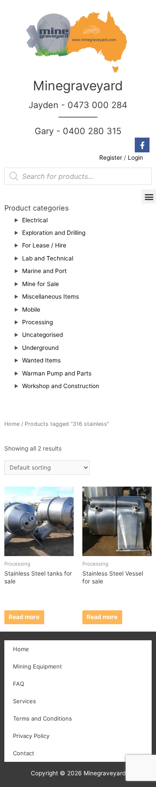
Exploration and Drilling (53, 232)
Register (110, 157)
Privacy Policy (31, 735)
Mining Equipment (37, 666)
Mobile (31, 309)
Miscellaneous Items (50, 296)
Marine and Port (44, 270)
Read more (24, 616)
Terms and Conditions (42, 718)
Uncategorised (42, 334)
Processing (37, 322)
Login (135, 157)
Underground (40, 347)
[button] (149, 196)
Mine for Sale (40, 283)
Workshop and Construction (60, 385)
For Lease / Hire (44, 245)
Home (12, 424)
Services (24, 701)
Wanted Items (41, 360)
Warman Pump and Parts (56, 373)
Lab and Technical (47, 258)
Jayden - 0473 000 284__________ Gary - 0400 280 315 (78, 118)
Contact (23, 753)
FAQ (18, 683)
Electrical (35, 220)
